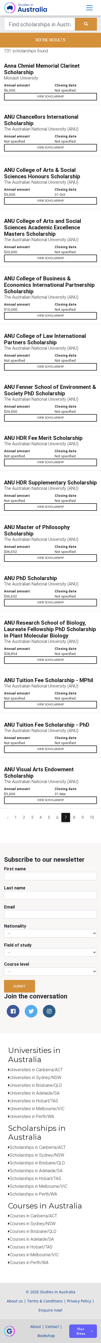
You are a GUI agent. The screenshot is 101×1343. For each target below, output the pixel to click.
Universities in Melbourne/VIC (37, 1108)
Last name (14, 887)
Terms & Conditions (45, 1301)
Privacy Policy (79, 1301)
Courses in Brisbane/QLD (33, 1231)
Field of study (18, 945)
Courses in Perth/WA (29, 1262)
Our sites (80, 1331)
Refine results (50, 39)
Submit (19, 986)
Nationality (15, 926)
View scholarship (50, 96)
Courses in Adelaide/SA (32, 1239)
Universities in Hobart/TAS (34, 1100)
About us (15, 1301)
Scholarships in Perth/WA (33, 1194)
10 (92, 817)
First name (15, 868)
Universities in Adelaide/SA (35, 1093)
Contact (52, 1326)
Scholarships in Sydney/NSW (37, 1155)
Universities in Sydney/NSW (35, 1077)
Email (9, 907)
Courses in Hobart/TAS (31, 1247)
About (35, 1326)
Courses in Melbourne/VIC (34, 1254)
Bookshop (46, 1335)
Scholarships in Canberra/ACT (38, 1147)
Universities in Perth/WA (32, 1116)
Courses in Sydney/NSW (32, 1223)
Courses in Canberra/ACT (33, 1215)
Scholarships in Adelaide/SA (36, 1170)
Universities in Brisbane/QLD (36, 1085)
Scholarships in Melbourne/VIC (38, 1186)
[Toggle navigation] (89, 8)
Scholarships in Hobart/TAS (35, 1178)
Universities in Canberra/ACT (36, 1069)
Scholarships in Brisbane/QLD (37, 1162)
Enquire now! (50, 1310)
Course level (16, 964)
